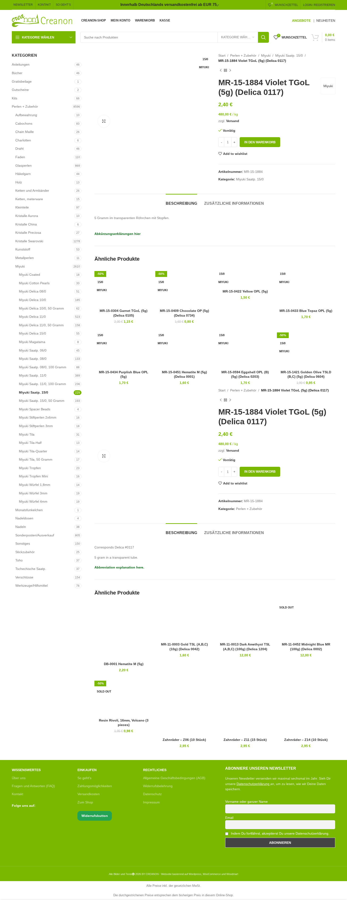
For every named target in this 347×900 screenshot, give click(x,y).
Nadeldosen (24, 518)
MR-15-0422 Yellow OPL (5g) (245, 291)
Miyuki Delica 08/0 (32, 291)
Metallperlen (24, 258)
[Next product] (230, 70)
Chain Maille (24, 132)
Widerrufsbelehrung (158, 786)
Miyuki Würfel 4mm (33, 501)
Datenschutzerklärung (253, 784)
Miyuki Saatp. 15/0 (33, 392)
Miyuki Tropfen (30, 468)
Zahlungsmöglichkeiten (94, 786)
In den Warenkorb (259, 142)
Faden (20, 157)
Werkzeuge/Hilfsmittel (31, 585)
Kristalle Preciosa (28, 232)
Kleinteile (22, 207)
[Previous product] (220, 70)
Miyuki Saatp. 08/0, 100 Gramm (42, 367)
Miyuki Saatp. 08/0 (33, 359)
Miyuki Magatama (32, 342)
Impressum (151, 802)
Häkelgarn (23, 174)
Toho (19, 560)
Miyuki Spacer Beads (34, 409)
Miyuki (20, 266)
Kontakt (17, 794)
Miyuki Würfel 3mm (33, 493)
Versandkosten (88, 794)
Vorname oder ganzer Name (246, 801)
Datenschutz (152, 794)
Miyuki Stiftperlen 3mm (36, 426)
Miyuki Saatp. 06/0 (33, 350)
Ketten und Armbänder (32, 190)
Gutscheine (20, 90)
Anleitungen (21, 64)
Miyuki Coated (29, 274)
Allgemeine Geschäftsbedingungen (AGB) (174, 778)
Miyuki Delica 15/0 (32, 333)
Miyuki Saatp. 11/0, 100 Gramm (42, 384)
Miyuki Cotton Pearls (34, 283)
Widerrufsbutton (94, 816)
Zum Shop (85, 802)
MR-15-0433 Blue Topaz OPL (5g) (305, 311)
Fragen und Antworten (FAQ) (33, 786)
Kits (14, 98)
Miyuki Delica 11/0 (32, 316)
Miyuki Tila (26, 434)
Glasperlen (23, 165)
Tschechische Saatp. (30, 569)
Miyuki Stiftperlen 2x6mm (37, 417)
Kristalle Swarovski (29, 241)
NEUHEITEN (325, 20)
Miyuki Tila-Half (30, 443)
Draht (19, 148)
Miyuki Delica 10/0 (32, 300)
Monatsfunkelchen (29, 510)
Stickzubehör (25, 552)
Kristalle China (26, 224)
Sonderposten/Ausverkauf (34, 535)
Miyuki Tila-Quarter (33, 451)
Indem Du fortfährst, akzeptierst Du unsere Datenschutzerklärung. (279, 833)
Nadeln (20, 527)
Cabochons (23, 123)
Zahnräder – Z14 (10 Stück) (306, 740)
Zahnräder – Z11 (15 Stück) (245, 740)
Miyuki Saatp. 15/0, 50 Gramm (41, 401)
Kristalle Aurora (26, 216)
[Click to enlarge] (104, 121)
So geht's (84, 778)
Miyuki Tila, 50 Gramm (35, 459)
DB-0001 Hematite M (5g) (124, 664)
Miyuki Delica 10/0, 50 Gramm (41, 308)
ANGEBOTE (301, 20)
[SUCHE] (263, 37)
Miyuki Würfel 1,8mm (34, 485)
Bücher (17, 73)
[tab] (181, 201)
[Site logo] (42, 20)
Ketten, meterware (29, 199)
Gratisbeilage (22, 81)
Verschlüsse (24, 577)
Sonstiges (22, 543)
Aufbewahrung (26, 115)
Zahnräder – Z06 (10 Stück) (184, 740)
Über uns (18, 778)
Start (221, 55)
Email (229, 817)
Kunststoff (22, 249)
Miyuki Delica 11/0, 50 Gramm (41, 325)
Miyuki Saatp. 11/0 (32, 375)
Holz (18, 182)
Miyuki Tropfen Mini (33, 476)
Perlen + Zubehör (25, 106)
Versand (232, 121)
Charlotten (23, 140)
